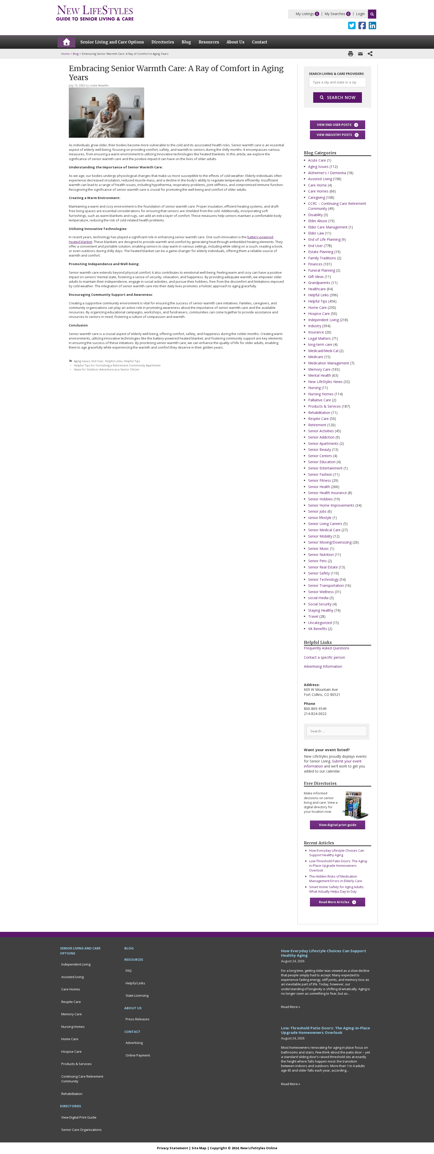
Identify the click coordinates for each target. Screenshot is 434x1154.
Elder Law (316, 233)
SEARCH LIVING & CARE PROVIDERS (336, 73)
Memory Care (319, 369)
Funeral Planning (321, 270)
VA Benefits (317, 628)
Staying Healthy (320, 610)
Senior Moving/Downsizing (330, 542)
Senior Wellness (321, 591)
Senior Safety (319, 573)
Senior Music (318, 548)
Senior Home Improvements (331, 505)
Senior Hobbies (320, 499)
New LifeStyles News (325, 381)
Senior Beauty (319, 449)
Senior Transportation (326, 585)
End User (97, 361)
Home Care (317, 307)
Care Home (317, 185)
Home (65, 54)
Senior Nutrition (321, 554)
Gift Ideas (316, 276)
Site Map (199, 1148)
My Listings (305, 13)
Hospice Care (319, 313)
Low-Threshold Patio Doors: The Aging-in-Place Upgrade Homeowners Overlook (338, 865)
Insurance (316, 332)
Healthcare (317, 288)
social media (318, 597)
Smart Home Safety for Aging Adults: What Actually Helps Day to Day (336, 889)
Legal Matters (319, 338)
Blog (76, 54)
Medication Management (328, 363)
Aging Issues (82, 361)
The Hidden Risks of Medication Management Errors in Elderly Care (335, 878)
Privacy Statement (172, 1148)
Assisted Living (320, 178)
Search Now (341, 97)
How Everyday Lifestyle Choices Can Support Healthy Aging (336, 852)
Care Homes (318, 191)
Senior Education (322, 461)
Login (360, 13)
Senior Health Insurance (327, 492)
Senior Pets (317, 560)
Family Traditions (322, 258)
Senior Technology (323, 579)
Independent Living (323, 319)
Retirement (317, 424)
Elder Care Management (328, 227)
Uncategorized (320, 622)
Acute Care (317, 160)
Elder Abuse (317, 220)
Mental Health (319, 375)
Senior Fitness (319, 480)
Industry (314, 325)
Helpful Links (113, 361)
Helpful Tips (132, 361)
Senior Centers (320, 455)
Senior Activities (321, 430)
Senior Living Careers (325, 523)
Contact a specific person (324, 657)
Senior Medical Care (324, 529)
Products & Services (324, 406)
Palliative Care (319, 400)
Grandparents (319, 282)
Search (372, 14)
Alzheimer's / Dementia (327, 172)
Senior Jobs (317, 511)
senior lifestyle (320, 517)
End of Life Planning (324, 239)
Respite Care (318, 418)
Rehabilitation (319, 412)
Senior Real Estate (323, 567)
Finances (315, 264)
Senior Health (319, 486)
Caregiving (316, 197)
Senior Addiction (321, 437)
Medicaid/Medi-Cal (323, 350)
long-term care (320, 344)
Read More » (290, 1006)
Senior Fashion (320, 474)
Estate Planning (320, 251)
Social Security (320, 604)
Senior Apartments (323, 443)
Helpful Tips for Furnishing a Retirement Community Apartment (117, 365)
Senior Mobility (320, 536)
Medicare (315, 356)
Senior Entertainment (325, 468)
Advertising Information (323, 666)
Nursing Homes (321, 394)
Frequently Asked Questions (326, 648)
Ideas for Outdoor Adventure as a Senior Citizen (106, 369)
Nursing (314, 387)
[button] (337, 124)
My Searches (334, 13)
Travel (313, 616)
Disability (315, 214)
